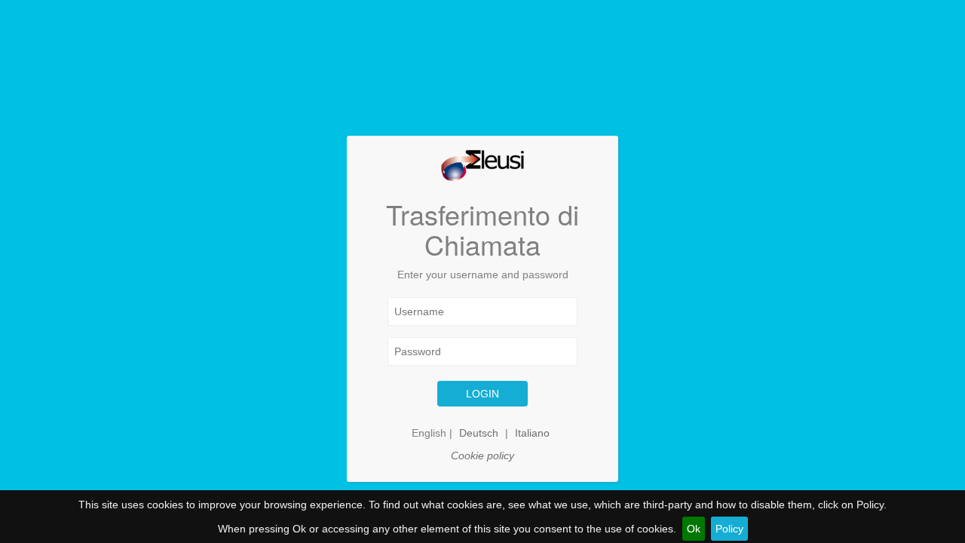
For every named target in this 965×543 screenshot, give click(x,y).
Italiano (532, 433)
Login (482, 394)
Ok (693, 529)
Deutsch (478, 433)
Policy (729, 529)
